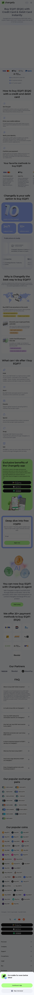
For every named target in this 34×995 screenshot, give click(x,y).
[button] (17, 985)
